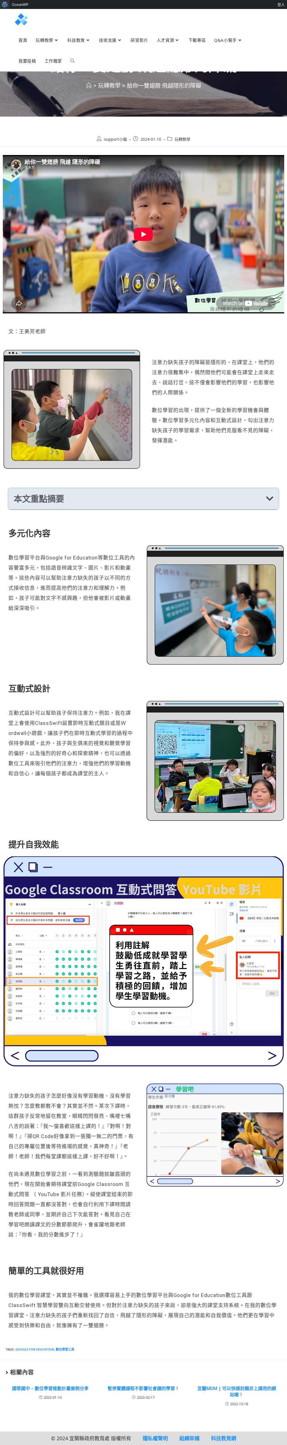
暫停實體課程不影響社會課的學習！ (143, 1388)
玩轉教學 (182, 139)
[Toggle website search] (72, 60)
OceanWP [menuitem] (20, 4)
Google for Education (34, 1349)
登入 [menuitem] (281, 4)
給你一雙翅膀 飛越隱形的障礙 (164, 85)
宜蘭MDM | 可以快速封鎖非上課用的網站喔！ (236, 1391)
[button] (269, 498)
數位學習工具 (65, 1349)
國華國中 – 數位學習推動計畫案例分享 (50, 1388)
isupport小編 (115, 139)
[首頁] (89, 85)
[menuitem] (5, 4)
